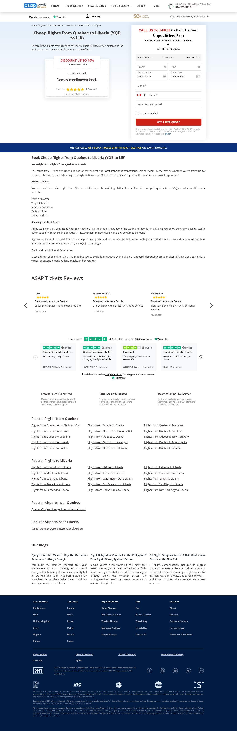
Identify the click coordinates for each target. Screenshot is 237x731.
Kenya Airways (109, 634)
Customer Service (179, 621)
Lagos (70, 641)
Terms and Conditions (181, 634)
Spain (36, 627)
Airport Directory (84, 654)
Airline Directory (127, 654)
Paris (70, 614)
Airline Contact (143, 614)
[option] (60, 305)
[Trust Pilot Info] (141, 16)
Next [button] (211, 306)
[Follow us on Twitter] (188, 670)
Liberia (79, 25)
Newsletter (141, 627)
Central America (55, 25)
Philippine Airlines (111, 614)
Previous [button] (26, 306)
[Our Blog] (201, 670)
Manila (70, 634)
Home (34, 25)
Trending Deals (74, 5)
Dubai (70, 627)
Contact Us (141, 634)
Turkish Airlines (109, 621)
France (36, 641)
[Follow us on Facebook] (149, 670)
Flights (55, 5)
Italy (35, 614)
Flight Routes (40, 654)
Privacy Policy (177, 627)
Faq (137, 608)
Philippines (39, 608)
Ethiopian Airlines (110, 627)
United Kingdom (41, 621)
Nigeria (37, 634)
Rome (70, 621)
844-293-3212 (183, 7)
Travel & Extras (97, 5)
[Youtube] (175, 670)
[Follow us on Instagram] (162, 670)
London (71, 608)
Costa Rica (70, 25)
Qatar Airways (108, 608)
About (173, 608)
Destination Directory (172, 654)
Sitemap (37, 660)
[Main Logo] (35, 6)
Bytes (79, 660)
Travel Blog (141, 621)
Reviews (174, 614)
